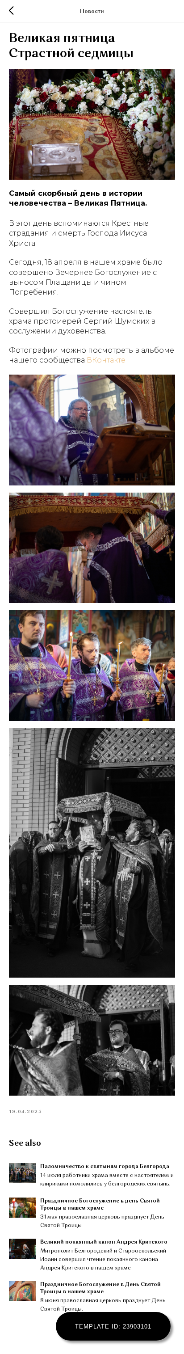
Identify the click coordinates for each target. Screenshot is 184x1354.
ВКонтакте (106, 360)
